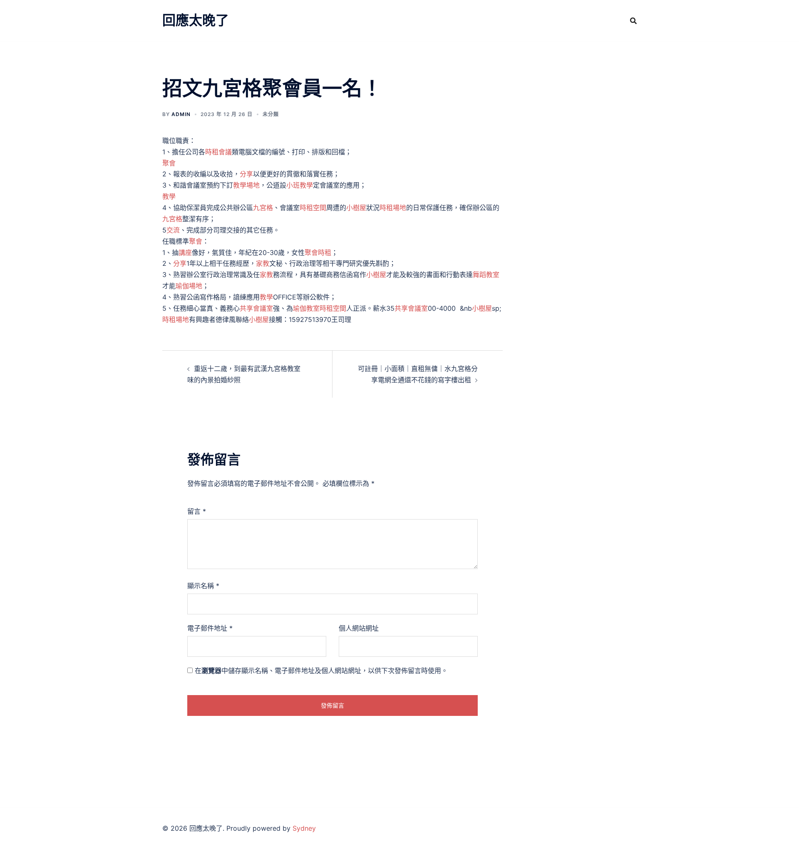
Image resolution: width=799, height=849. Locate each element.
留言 (196, 511)
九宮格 (263, 207)
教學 (169, 196)
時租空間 (313, 207)
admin (181, 114)
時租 (324, 252)
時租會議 (218, 152)
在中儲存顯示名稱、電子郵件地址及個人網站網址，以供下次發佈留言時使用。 (321, 670)
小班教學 (299, 185)
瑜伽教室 (306, 308)
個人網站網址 (359, 628)
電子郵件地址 (210, 628)
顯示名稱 (203, 586)
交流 (173, 230)
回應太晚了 (195, 20)
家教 (262, 263)
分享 (246, 174)
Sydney (304, 828)
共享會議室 (256, 308)
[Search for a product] (633, 20)
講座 (185, 252)
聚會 (169, 163)
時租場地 (393, 207)
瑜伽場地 (189, 286)
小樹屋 (356, 207)
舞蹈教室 (486, 274)
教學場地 (246, 185)
